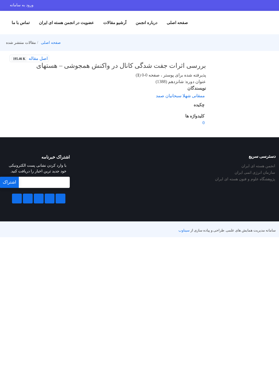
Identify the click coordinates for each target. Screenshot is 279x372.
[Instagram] (28, 198)
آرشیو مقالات (114, 22)
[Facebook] (60, 198)
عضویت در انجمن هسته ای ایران (66, 22)
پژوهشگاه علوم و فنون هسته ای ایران (245, 179)
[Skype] (17, 198)
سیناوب (184, 230)
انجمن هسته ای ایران (258, 166)
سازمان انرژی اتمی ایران (255, 173)
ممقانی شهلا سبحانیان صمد (180, 95)
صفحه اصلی (177, 22)
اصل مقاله (30, 58)
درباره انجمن (146, 22)
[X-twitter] (49, 198)
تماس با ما (21, 22)
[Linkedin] (39, 198)
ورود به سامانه (22, 5)
